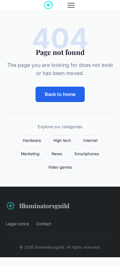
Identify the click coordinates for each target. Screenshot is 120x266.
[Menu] (71, 5)
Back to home (60, 94)
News (57, 153)
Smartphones (86, 153)
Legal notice (17, 223)
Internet (90, 140)
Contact (43, 223)
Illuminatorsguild (44, 205)
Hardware (32, 140)
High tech (62, 140)
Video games (60, 167)
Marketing (30, 153)
